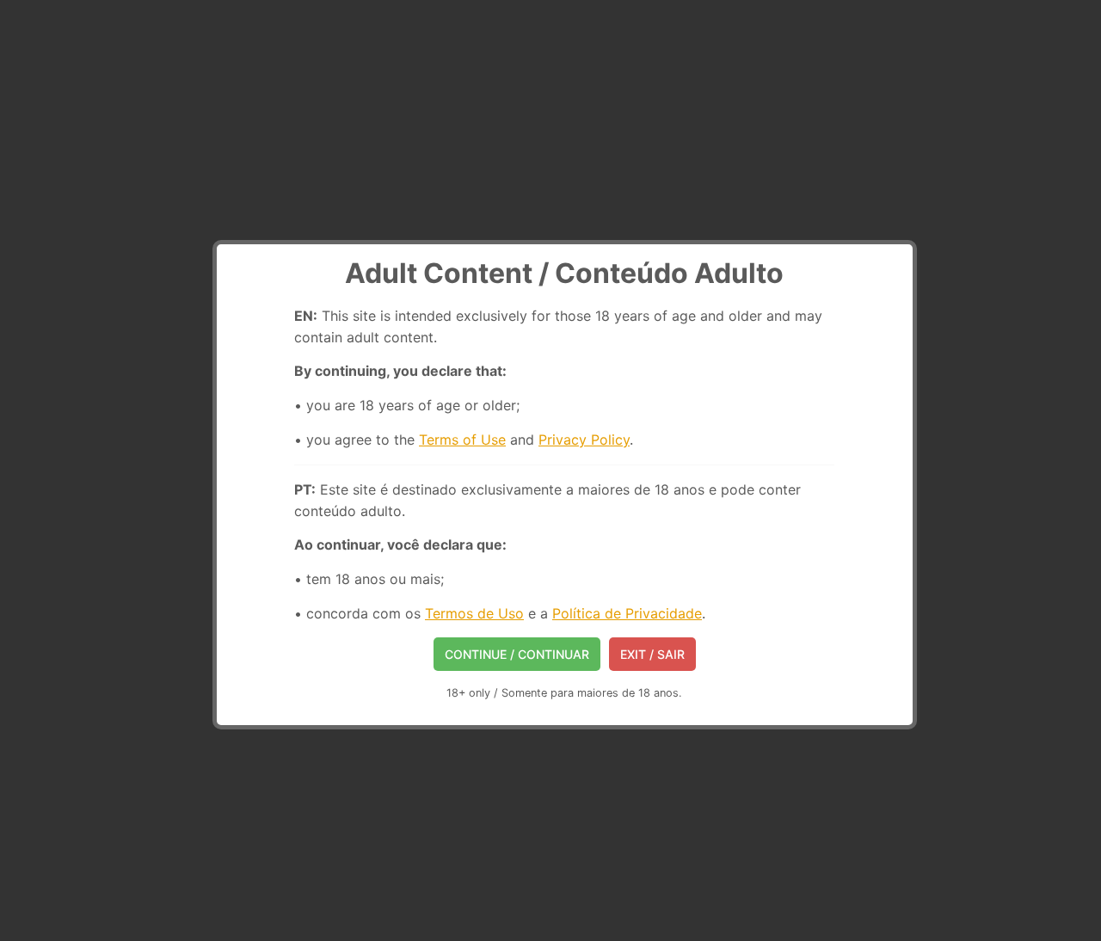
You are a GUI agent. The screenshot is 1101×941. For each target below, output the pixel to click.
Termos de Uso (474, 613)
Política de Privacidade (627, 613)
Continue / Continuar (517, 654)
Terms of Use (462, 439)
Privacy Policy (584, 439)
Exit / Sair (652, 654)
